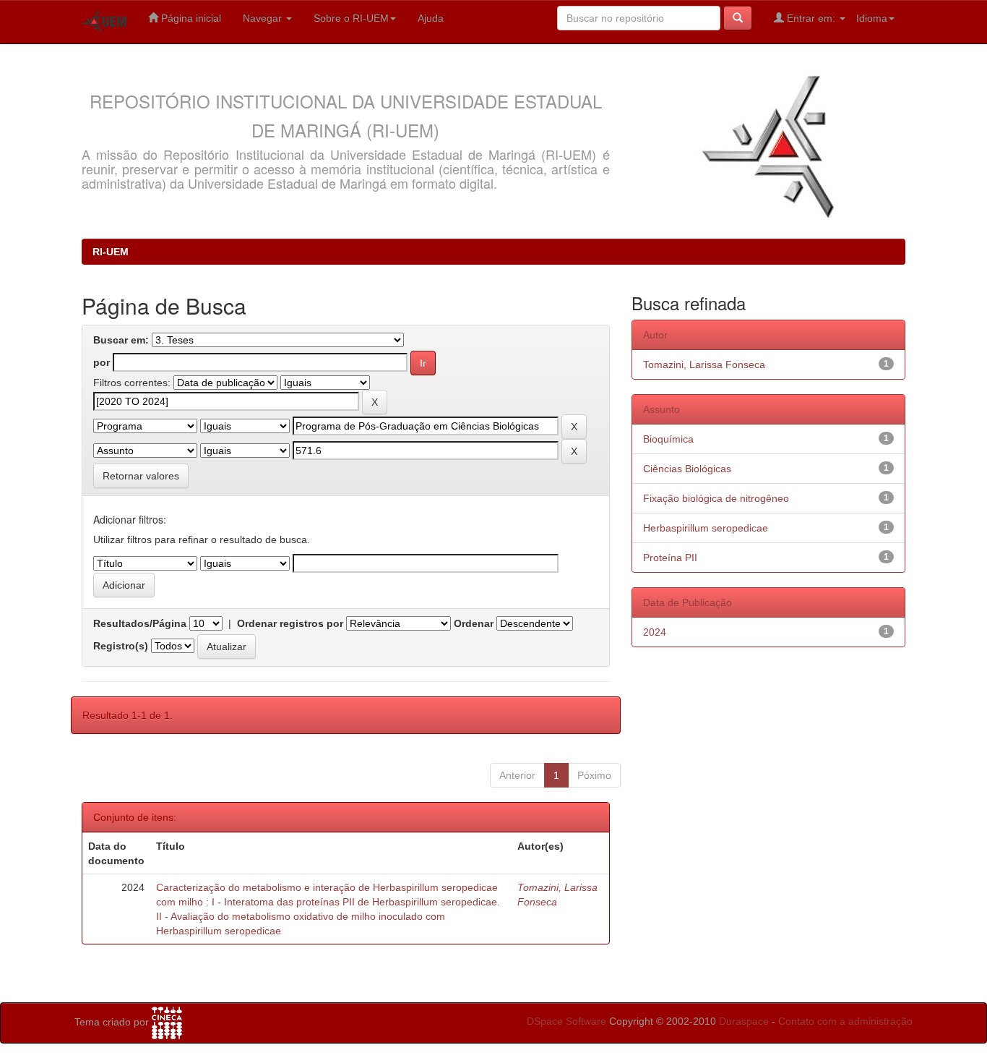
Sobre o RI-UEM (351, 18)
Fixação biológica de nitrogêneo (716, 498)
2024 (654, 632)
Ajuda (431, 18)
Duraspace (744, 1021)
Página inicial (189, 18)
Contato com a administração (845, 1021)
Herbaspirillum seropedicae (705, 528)
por (101, 362)
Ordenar (474, 623)
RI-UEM (110, 251)
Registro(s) (120, 646)
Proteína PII (670, 557)
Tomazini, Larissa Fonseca (704, 364)
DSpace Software (566, 1021)
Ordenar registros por (290, 623)
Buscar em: (121, 340)
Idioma (871, 18)
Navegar (264, 18)
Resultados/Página (139, 623)
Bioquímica (668, 439)
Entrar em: (811, 18)
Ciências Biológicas (687, 468)
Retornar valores (141, 476)
